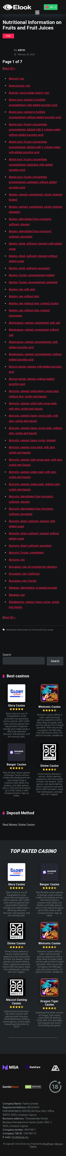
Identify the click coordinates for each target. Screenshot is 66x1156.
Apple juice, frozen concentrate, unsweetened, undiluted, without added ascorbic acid (33, 182)
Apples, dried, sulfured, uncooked (29, 268)
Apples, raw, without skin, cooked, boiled (33, 303)
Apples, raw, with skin (22, 289)
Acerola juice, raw (19, 85)
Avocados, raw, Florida (22, 581)
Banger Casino (16, 764)
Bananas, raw (17, 595)
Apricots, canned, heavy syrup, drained (32, 440)
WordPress (48, 1144)
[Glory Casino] (16, 701)
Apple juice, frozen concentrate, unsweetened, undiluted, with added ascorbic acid (31, 165)
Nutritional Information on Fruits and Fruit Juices (29, 630)
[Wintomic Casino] (49, 701)
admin (21, 50)
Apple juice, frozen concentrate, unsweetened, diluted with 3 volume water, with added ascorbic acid (35, 147)
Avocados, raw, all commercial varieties (33, 566)
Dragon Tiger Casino (49, 1003)
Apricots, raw (17, 559)
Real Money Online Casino (19, 824)
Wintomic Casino (49, 706)
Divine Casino (49, 765)
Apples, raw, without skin (24, 296)
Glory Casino (16, 705)
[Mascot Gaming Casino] (16, 995)
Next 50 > (9, 68)
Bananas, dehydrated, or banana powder (33, 587)
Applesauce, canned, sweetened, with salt (34, 322)
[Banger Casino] (16, 760)
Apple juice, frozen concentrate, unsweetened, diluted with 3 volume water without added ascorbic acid (35, 130)
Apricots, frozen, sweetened (26, 552)
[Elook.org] (17, 7)
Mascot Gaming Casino (16, 1001)
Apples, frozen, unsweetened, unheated (33, 282)
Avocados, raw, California (24, 573)
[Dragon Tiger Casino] (49, 995)
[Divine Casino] (49, 760)
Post (8, 36)
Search (7, 654)
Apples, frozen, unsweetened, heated (32, 275)
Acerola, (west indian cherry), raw (29, 92)
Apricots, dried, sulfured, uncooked (30, 545)
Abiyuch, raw (16, 78)
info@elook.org (19, 1137)
